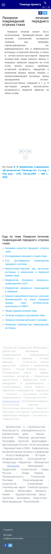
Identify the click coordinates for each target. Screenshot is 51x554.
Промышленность (13, 476)
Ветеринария (40, 347)
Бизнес (40, 433)
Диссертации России (14, 444)
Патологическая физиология (17, 408)
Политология (28, 469)
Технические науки (13, 487)
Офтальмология (10, 401)
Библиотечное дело (15, 433)
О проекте (8, 530)
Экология (7, 497)
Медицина (13, 465)
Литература (9, 462)
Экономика (23, 497)
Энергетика (40, 497)
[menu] (3, 4)
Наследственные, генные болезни (23, 386)
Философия (24, 490)
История (40, 455)
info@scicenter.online (13, 538)
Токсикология (39, 415)
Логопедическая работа (16, 372)
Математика (41, 462)
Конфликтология (12, 458)
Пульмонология (39, 411)
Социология (9, 483)
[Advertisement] (25, 122)
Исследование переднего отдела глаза (26, 256)
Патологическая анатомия (20, 404)
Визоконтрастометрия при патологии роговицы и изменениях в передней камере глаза (27, 272)
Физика (9, 490)
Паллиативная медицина (34, 401)
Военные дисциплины (32, 437)
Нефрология (42, 390)
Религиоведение (33, 480)
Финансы (40, 490)
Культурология (36, 458)
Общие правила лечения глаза (21, 310)
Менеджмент (36, 465)
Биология (7, 437)
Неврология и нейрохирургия (17, 390)
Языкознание (31, 501)
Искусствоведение (17, 455)
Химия (6, 494)
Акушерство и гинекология (18, 347)
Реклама (7, 480)
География (8, 441)
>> (49, 7)
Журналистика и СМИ (17, 448)
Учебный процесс (38, 487)
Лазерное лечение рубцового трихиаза (26, 320)
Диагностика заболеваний (20, 351)
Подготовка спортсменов (15, 411)
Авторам (7, 535)
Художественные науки (30, 494)
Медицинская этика (34, 379)
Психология (38, 476)
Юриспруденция (12, 501)
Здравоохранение (11, 354)
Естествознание (39, 444)
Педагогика (9, 469)
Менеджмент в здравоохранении (23, 383)
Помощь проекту (30, 4)
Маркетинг (25, 462)
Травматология (10, 418)
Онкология (11, 394)
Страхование (35, 483)
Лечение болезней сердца (31, 369)
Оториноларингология (35, 397)
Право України (32, 472)
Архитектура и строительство (25, 426)
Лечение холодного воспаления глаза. (25, 315)
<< (43, 7)
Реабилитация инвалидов (15, 415)
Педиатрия (41, 408)
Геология (23, 441)
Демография (39, 441)
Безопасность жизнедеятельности (23, 430)
